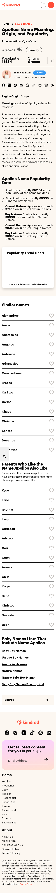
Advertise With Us (12, 845)
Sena (5, 596)
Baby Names (9, 822)
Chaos (6, 411)
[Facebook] (3, 85)
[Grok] (34, 85)
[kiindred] (11, 5)
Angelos (8, 344)
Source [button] (9, 699)
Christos (8, 421)
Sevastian (9, 615)
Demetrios (9, 449)
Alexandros (10, 315)
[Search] (44, 5)
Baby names (24, 24)
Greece (34, 62)
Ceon (6, 557)
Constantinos (11, 373)
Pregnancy (8, 785)
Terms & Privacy (11, 853)
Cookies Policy (10, 849)
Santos (7, 430)
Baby (5, 790)
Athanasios (10, 363)
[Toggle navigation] (51, 5)
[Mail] (21, 85)
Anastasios (10, 334)
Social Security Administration (31, 284)
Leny (5, 519)
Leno (5, 500)
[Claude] (52, 85)
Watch (5, 814)
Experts (6, 818)
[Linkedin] (15, 85)
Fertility (6, 781)
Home (6, 24)
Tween (6, 806)
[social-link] (7, 732)
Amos (6, 325)
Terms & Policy (26, 884)
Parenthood (9, 810)
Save (32, 50)
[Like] (51, 315)
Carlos (6, 401)
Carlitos (7, 392)
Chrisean (8, 528)
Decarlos (8, 440)
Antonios (8, 354)
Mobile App (9, 841)
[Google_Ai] (46, 85)
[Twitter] (9, 85)
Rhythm (7, 509)
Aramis (7, 567)
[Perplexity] (40, 85)
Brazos (7, 382)
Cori (5, 548)
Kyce (5, 490)
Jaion (5, 624)
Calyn (6, 586)
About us (7, 837)
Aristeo (7, 538)
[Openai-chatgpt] (27, 85)
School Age (8, 802)
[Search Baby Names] (4, 457)
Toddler (6, 794)
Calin (5, 576)
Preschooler (9, 798)
